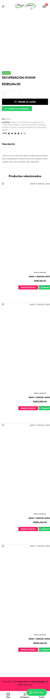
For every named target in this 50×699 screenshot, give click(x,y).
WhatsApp (39, 692)
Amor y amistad (40, 272)
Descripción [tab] (8, 143)
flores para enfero (28, 125)
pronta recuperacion (27, 127)
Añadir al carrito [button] (28, 287)
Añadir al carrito (27, 101)
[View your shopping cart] (44, 6)
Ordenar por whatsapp (18, 108)
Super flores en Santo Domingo (31, 681)
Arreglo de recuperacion (21, 122)
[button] (17, 108)
